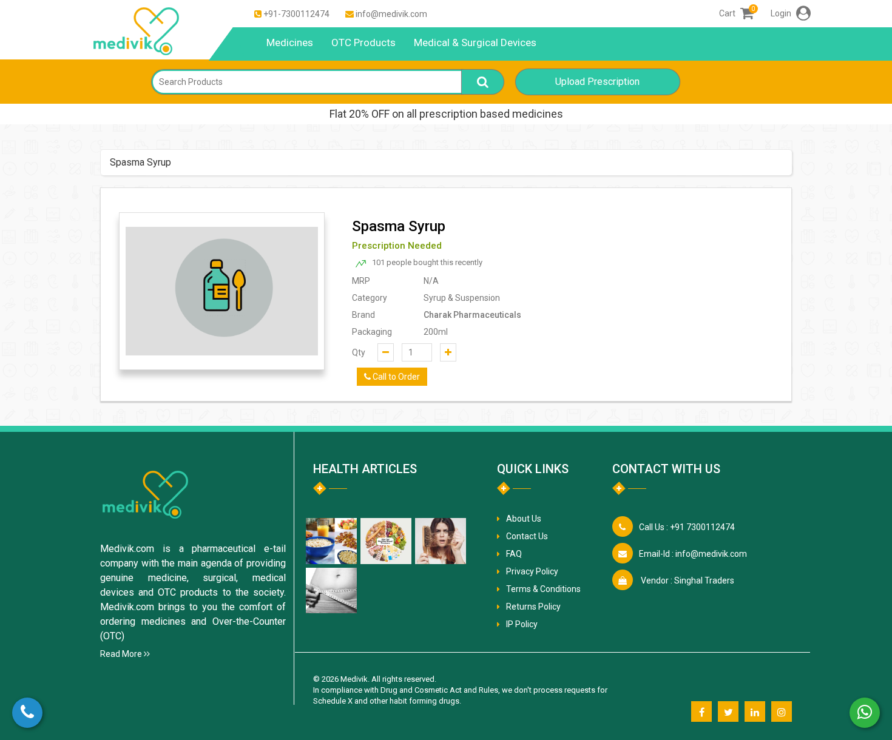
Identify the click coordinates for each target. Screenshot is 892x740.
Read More (122, 654)
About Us (523, 518)
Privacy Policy (532, 571)
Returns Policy (533, 606)
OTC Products (363, 42)
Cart (736, 13)
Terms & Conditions (543, 589)
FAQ (514, 554)
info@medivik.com (391, 14)
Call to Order (395, 377)
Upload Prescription (597, 81)
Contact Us (527, 536)
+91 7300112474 (687, 527)
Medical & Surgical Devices (475, 42)
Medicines (289, 42)
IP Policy (522, 624)
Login (782, 13)
